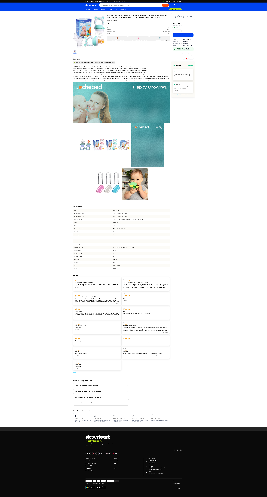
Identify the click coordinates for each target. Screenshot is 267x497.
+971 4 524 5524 (153, 475)
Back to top (133, 429)
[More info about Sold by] (190, 39)
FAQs (180, 488)
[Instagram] (174, 451)
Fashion (111, 9)
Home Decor (95, 9)
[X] (177, 451)
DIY (116, 9)
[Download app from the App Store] (101, 487)
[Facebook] (180, 451)
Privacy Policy (177, 483)
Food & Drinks (104, 9)
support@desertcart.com (155, 469)
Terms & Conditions (176, 481)
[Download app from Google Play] (90, 487)
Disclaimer (178, 486)
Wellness (88, 9)
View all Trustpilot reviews (183, 94)
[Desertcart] (91, 5)
